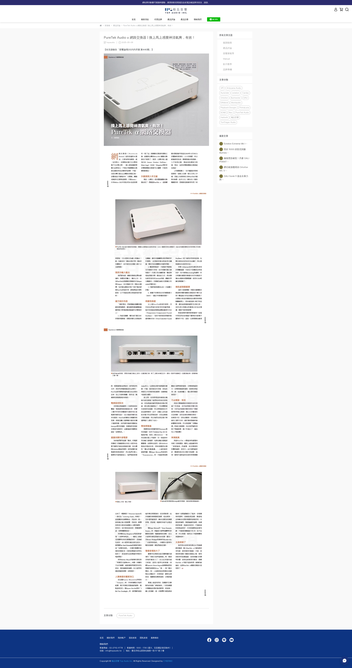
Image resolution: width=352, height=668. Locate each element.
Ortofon (224, 98)
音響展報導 (228, 53)
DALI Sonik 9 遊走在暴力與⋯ (233, 178)
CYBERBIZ (167, 661)
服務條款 (155, 638)
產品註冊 (184, 19)
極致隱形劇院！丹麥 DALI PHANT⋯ (234, 160)
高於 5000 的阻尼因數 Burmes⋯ (232, 151)
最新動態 (227, 42)
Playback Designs (229, 107)
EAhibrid (224, 102)
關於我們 (111, 638)
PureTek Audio (125, 615)
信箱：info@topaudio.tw (111, 651)
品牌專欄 (227, 69)
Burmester (235, 98)
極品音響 (235, 117)
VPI (222, 88)
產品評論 (171, 19)
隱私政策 (144, 638)
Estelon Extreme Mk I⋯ (234, 143)
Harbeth (224, 117)
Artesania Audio (234, 88)
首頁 (134, 19)
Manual (226, 58)
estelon (235, 93)
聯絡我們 (198, 19)
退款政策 (133, 638)
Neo (231, 112)
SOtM (223, 112)
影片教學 (227, 64)
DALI (246, 98)
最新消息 (145, 19)
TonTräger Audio (228, 122)
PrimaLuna (244, 107)
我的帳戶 (122, 638)
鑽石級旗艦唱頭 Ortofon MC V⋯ (233, 169)
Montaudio (236, 102)
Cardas (245, 93)
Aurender (225, 93)
